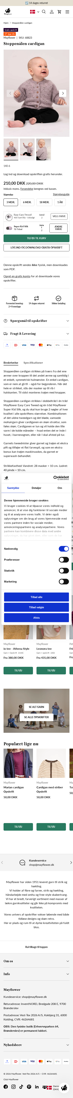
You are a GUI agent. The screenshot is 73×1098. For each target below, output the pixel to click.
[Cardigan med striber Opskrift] (51, 763)
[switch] (64, 559)
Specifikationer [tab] (33, 362)
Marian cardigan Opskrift (14, 789)
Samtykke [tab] (13, 487)
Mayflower (16, 1073)
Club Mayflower (11, 1079)
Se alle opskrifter (36, 717)
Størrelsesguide (61, 194)
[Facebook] (6, 1087)
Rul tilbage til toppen (36, 946)
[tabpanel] (36, 413)
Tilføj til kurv (36, 238)
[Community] (45, 1087)
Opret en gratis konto (17, 276)
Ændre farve (58, 227)
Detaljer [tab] (36, 487)
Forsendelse (26, 188)
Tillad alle (36, 596)
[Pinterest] (29, 1087)
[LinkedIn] (37, 1087)
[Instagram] (13, 1087)
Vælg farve (59, 216)
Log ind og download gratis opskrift (36, 247)
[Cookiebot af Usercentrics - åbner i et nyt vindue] (53, 478)
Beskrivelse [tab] (11, 362)
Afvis (36, 617)
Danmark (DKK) (57, 1088)
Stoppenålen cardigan (22, 23)
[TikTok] (21, 1087)
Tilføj (18, 670)
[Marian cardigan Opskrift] (18, 763)
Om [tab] (60, 487)
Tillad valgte (36, 607)
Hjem (6, 23)
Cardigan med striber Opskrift (49, 789)
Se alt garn (36, 706)
